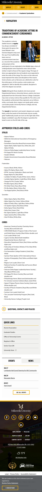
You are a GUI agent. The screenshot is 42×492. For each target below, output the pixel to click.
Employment (17, 432)
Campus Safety (17, 440)
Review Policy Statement (10, 483)
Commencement (11, 13)
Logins (27, 436)
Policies (26, 432)
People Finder (17, 436)
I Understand (10, 488)
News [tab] (30, 360)
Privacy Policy (14, 474)
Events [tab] (11, 360)
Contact (27, 440)
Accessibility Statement (28, 474)
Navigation (11, 20)
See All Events (21, 392)
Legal (7, 474)
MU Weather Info (21, 458)
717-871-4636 (21, 447)
